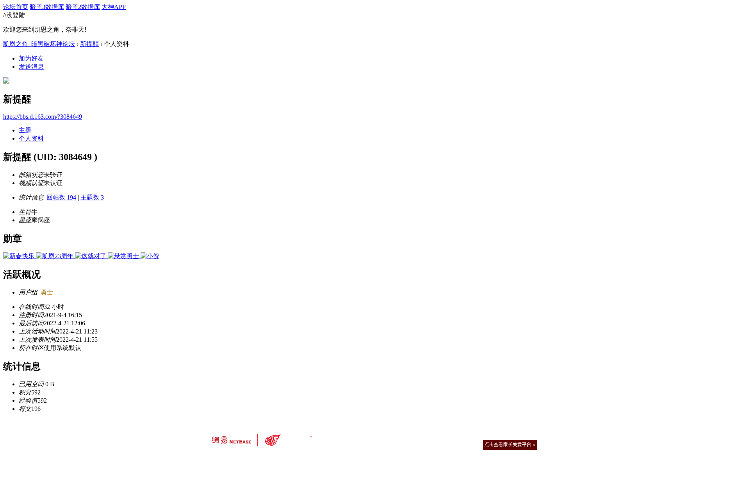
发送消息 (31, 66)
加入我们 (527, 435)
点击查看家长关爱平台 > (510, 445)
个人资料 (31, 138)
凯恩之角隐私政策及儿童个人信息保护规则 (422, 435)
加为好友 (31, 58)
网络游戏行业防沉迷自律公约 (430, 444)
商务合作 (504, 435)
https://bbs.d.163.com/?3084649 (42, 116)
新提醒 (89, 44)
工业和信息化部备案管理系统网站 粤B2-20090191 (320, 458)
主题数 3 (92, 197)
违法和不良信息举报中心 (238, 458)
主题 (25, 130)
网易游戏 (480, 435)
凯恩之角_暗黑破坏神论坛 (39, 44)
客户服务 (363, 435)
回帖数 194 (61, 197)
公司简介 (339, 435)
